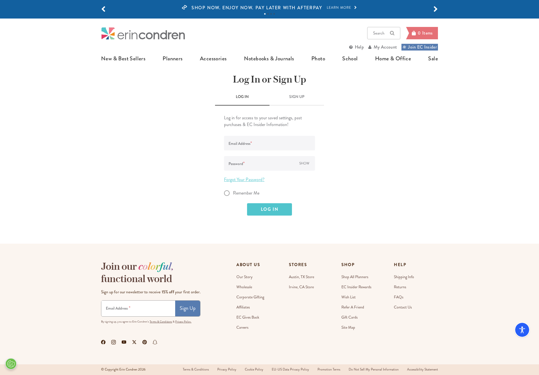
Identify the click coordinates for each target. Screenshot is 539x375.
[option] (269, 8)
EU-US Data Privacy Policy (290, 369)
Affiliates (243, 307)
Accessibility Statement (422, 369)
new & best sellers (123, 58)
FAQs (398, 297)
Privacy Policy (226, 369)
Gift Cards (349, 317)
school (350, 58)
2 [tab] (268, 14)
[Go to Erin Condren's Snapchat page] (155, 342)
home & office (393, 58)
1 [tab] (265, 14)
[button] (103, 9)
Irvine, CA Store (301, 287)
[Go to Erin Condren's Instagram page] (113, 342)
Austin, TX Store (301, 277)
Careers (242, 327)
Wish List (348, 297)
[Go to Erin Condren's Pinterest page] (144, 342)
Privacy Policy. (183, 322)
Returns (400, 287)
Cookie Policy (254, 369)
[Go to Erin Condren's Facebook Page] (103, 342)
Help (359, 47)
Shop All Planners (354, 277)
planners (172, 58)
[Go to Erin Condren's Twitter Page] (134, 342)
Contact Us (403, 307)
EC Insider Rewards (356, 287)
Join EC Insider (422, 47)
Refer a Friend (352, 307)
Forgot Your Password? (244, 179)
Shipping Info (404, 277)
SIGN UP (296, 96)
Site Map (348, 327)
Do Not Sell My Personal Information (374, 369)
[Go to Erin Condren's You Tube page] (124, 342)
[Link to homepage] (143, 33)
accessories (213, 58)
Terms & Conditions (161, 322)
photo (318, 58)
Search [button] (378, 33)
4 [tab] (274, 14)
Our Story (244, 277)
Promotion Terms (329, 369)
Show (304, 163)
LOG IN (242, 96)
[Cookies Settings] (11, 363)
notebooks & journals (269, 58)
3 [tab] (271, 14)
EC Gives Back (247, 317)
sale (433, 58)
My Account (385, 47)
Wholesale (244, 287)
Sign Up (188, 308)
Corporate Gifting (250, 297)
